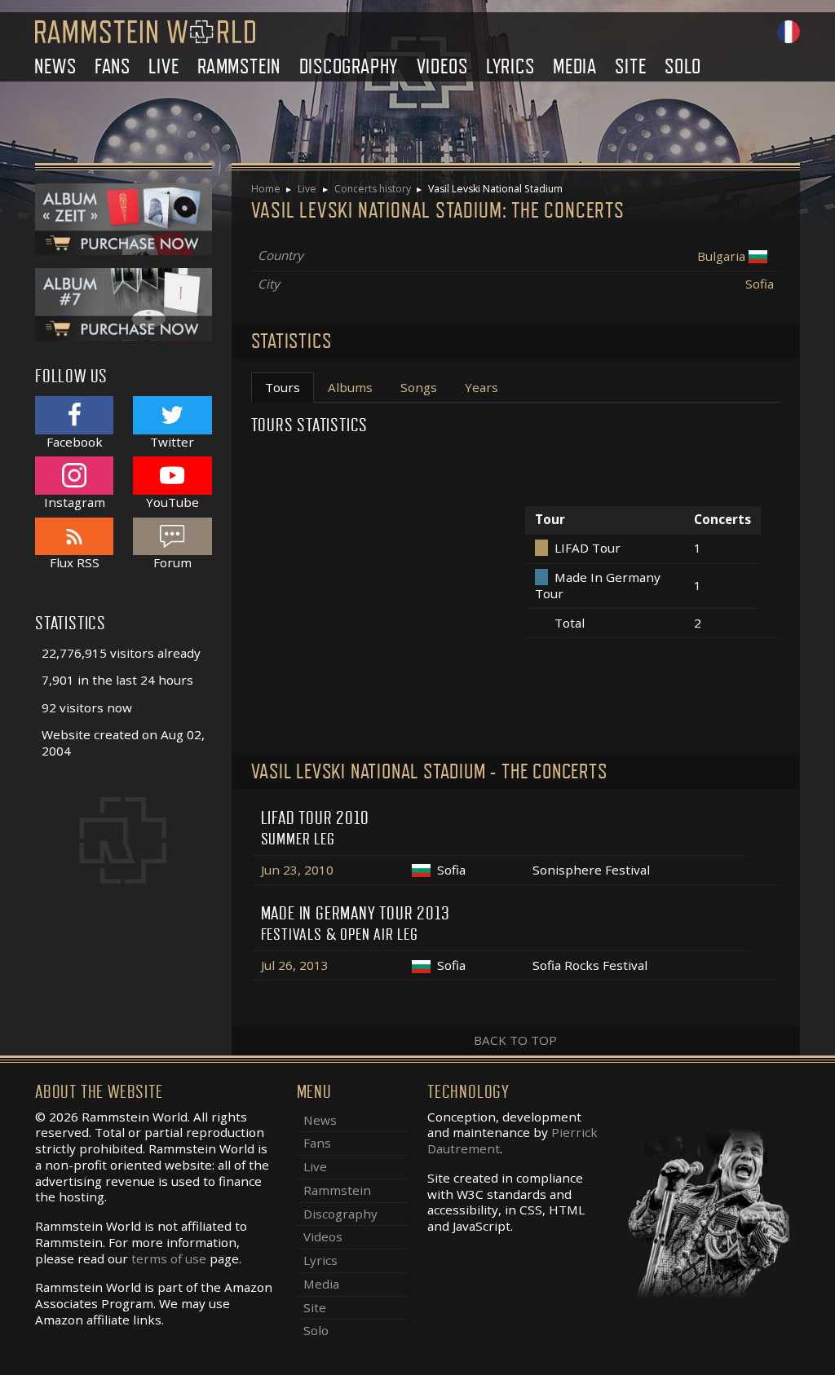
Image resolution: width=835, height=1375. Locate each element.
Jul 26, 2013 (295, 965)
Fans (112, 66)
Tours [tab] (282, 387)
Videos (442, 66)
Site (630, 66)
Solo (683, 66)
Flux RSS (74, 562)
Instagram (74, 501)
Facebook (74, 441)
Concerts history (372, 189)
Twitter (172, 441)
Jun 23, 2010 (297, 870)
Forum (172, 562)
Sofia (759, 283)
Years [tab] (481, 387)
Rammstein (239, 66)
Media (575, 66)
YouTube (172, 501)
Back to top (515, 1040)
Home (266, 189)
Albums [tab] (350, 387)
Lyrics (510, 66)
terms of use (168, 1258)
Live (163, 66)
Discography (349, 66)
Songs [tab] (418, 387)
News (55, 66)
